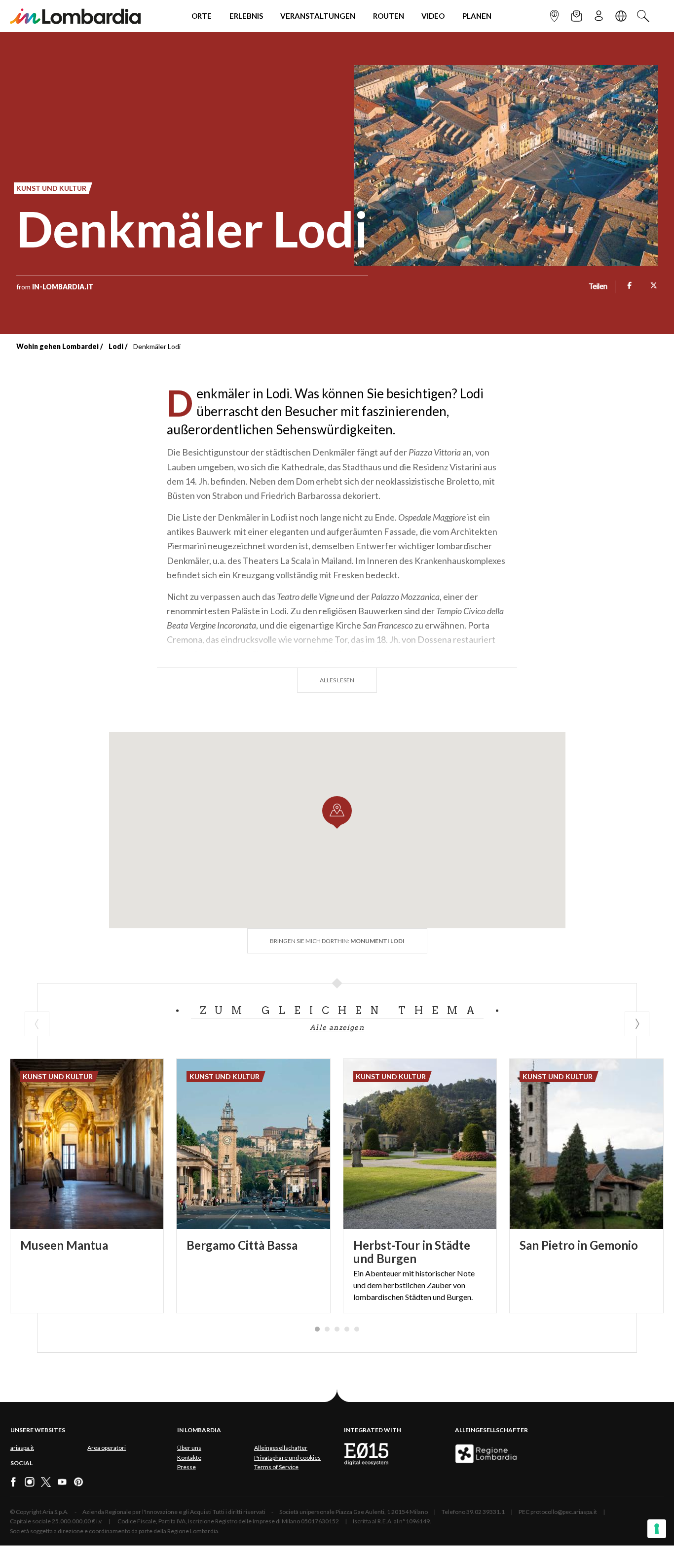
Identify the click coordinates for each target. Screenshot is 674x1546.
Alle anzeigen (337, 1027)
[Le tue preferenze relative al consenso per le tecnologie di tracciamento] (656, 1528)
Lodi (116, 346)
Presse (186, 1467)
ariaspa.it (22, 1447)
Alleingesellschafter (280, 1447)
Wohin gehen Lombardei (57, 346)
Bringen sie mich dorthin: (337, 941)
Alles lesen (337, 680)
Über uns (189, 1447)
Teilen (598, 287)
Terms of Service (276, 1467)
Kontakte (189, 1457)
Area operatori (106, 1447)
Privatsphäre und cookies (287, 1457)
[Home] (75, 16)
